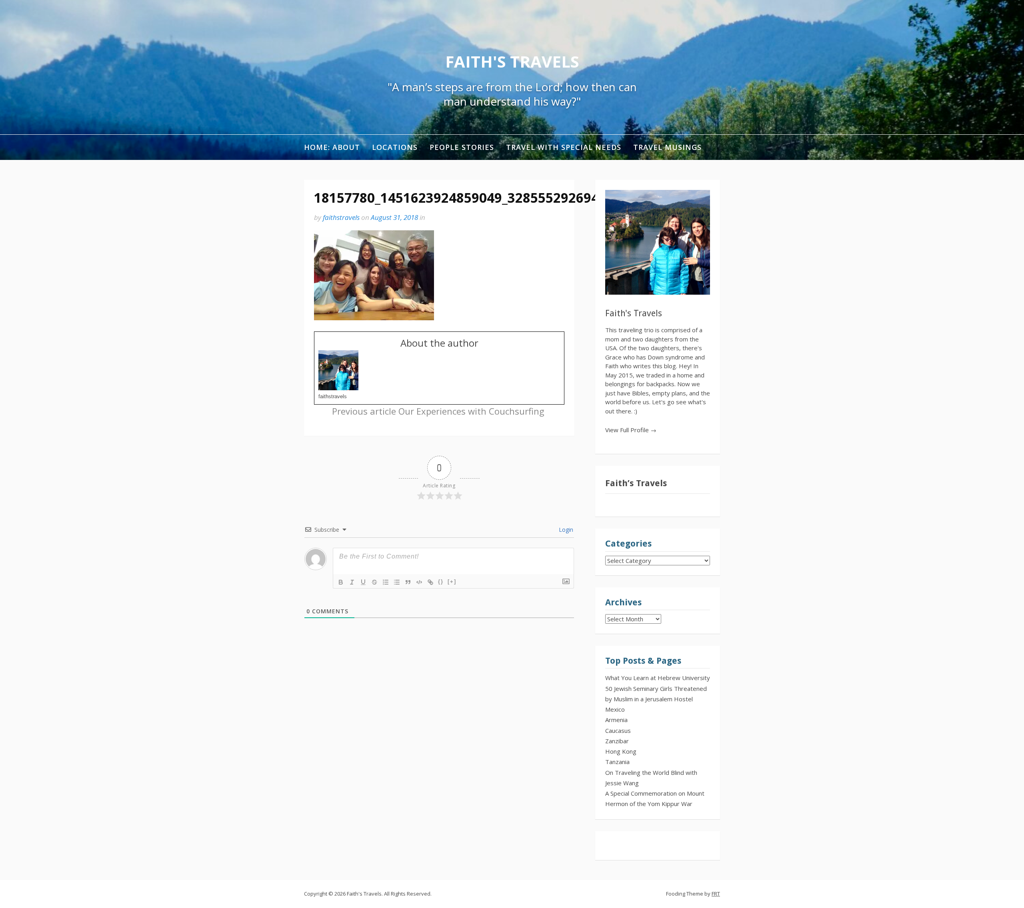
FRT (716, 893)
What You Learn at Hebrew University (657, 678)
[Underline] (363, 582)
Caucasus (618, 730)
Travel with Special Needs (563, 147)
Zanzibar (617, 741)
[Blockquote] (408, 582)
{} (441, 582)
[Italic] (352, 582)
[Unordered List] (396, 582)
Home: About (332, 147)
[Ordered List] (385, 582)
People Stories (462, 147)
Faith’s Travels (636, 483)
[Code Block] (419, 582)
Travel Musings (667, 147)
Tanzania (617, 762)
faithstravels (341, 217)
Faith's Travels (512, 61)
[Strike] (374, 582)
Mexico (615, 709)
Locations (395, 147)
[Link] (430, 582)
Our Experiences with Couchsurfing (438, 411)
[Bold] (340, 582)
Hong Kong (620, 751)
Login (565, 529)
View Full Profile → (630, 430)
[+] (452, 582)
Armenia (616, 720)
